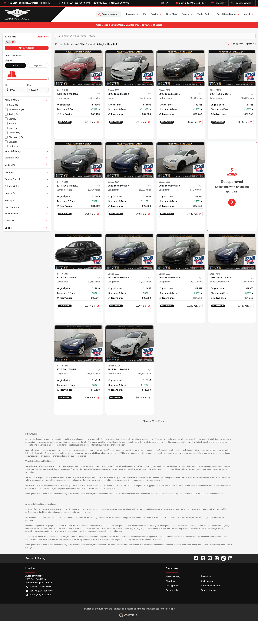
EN (167, 3)
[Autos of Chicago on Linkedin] (229, 558)
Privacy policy (173, 590)
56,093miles (145, 189)
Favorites (219, 3)
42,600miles (196, 98)
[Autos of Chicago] (17, 14)
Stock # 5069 (164, 274)
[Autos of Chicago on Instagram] (215, 558)
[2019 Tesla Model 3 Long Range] (129, 252)
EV (144, 14)
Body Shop (171, 14)
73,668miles (247, 281)
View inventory (173, 576)
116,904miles (93, 373)
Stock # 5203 (113, 274)
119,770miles (144, 373)
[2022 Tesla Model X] (129, 68)
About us (170, 581)
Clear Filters (43, 37)
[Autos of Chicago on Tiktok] (222, 558)
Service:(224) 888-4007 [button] (41, 590)
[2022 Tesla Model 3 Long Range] (78, 252)
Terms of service (209, 590)
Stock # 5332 (164, 182)
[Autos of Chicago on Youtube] (208, 558)
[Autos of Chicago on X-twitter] (201, 558)
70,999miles (145, 281)
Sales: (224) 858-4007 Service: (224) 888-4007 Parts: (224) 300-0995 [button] (95, 2)
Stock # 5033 (62, 182)
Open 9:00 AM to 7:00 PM (191, 3)
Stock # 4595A (114, 366)
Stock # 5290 (62, 366)
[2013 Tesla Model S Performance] (129, 343)
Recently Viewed (243, 3)
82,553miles (94, 281)
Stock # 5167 (164, 90)
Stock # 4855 (113, 90)
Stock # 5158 (62, 90)
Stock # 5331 (62, 274)
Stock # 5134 (215, 274)
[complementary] (249, 612)
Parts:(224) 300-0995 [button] (40, 594)
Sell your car (207, 581)
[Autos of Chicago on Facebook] (194, 558)
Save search (28, 48)
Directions (206, 576)
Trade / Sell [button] (203, 14)
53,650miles (145, 98)
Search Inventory (110, 14)
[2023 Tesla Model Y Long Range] (129, 160)
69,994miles (94, 189)
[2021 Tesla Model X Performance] (78, 68)
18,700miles (247, 98)
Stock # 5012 (215, 90)
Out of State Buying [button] (226, 14)
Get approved (172, 585)
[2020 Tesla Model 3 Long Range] (78, 343)
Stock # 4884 (113, 182)
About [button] (247, 14)
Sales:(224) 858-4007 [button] (40, 586)
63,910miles (196, 189)
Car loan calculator (210, 585)
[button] (29, 3)
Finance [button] (185, 14)
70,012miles (196, 281)
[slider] (5, 79)
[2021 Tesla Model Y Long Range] (180, 160)
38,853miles (94, 98)
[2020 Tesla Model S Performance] (180, 68)
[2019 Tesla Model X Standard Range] (78, 160)
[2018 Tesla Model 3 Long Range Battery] (232, 252)
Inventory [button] (130, 14)
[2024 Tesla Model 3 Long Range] (232, 68)
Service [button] (154, 14)
